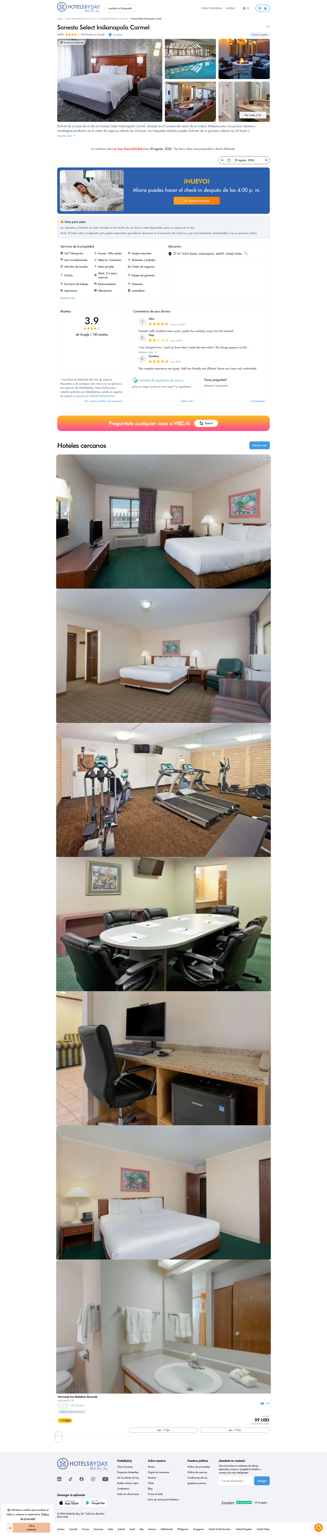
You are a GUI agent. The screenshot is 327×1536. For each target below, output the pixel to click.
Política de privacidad (199, 1466)
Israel (132, 1529)
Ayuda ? (231, 8)
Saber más (187, 401)
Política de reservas (197, 1472)
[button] (262, 8)
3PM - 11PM (163, 1430)
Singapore (198, 1529)
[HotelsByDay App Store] (69, 1503)
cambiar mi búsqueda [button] (120, 8)
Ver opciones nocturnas (197, 200)
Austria (60, 1529)
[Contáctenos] (318, 1527)
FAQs (151, 1483)
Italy (142, 1529)
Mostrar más (260, 445)
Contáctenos (258, 401)
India (110, 1529)
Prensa (151, 1466)
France (85, 1529)
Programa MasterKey (128, 1472)
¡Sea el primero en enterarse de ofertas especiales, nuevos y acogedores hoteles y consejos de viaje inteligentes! (240, 1469)
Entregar (262, 1481)
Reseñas (152, 1477)
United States (263, 1529)
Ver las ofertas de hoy (128, 1477)
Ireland (121, 1529)
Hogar (60, 18)
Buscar (209, 423)
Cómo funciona (211, 8)
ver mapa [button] (117, 34)
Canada (73, 1529)
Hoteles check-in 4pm (127, 1483)
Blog (150, 1488)
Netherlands (167, 1529)
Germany (98, 1529)
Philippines (182, 1529)
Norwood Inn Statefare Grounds (77, 1396)
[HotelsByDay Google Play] (96, 1503)
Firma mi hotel (155, 1494)
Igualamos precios (197, 1483)
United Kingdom (244, 1529)
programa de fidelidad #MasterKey (94, 396)
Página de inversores (158, 1472)
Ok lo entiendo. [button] (32, 1527)
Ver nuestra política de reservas (103, 401)
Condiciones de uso (197, 1477)
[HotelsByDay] (78, 12)
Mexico (152, 1529)
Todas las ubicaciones (128, 1494)
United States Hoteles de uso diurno (81, 18)
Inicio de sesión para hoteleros (163, 1499)
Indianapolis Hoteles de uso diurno (113, 18)
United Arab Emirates (220, 1529)
